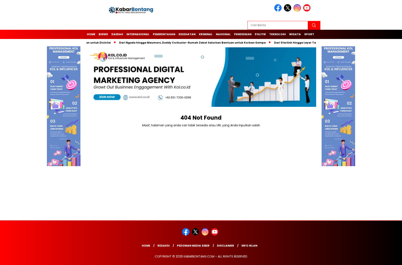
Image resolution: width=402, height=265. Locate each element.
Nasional (223, 34)
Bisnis (103, 34)
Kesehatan (187, 34)
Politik (260, 34)
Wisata (295, 34)
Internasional (137, 34)
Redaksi (163, 246)
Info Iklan (249, 246)
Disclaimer (225, 246)
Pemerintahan (164, 34)
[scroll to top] (386, 258)
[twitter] (288, 10)
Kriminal (206, 34)
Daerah (117, 34)
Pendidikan (242, 34)
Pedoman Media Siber (193, 246)
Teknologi (277, 34)
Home (91, 34)
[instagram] (298, 10)
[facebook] (278, 10)
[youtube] (307, 10)
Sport (309, 34)
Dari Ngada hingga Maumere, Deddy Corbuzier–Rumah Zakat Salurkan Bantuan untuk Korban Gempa (186, 42)
